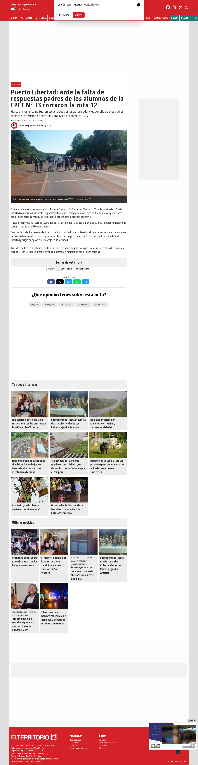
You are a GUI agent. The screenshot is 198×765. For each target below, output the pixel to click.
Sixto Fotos (103, 745)
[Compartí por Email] (68, 281)
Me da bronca (100, 304)
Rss (100, 748)
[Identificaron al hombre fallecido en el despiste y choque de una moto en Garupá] (54, 596)
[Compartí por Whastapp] (77, 281)
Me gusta (34, 304)
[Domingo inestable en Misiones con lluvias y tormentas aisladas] (108, 404)
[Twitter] (180, 7)
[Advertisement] (99, 758)
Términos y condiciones (78, 748)
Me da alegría (83, 304)
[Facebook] (168, 7)
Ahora (14, 17)
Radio (174, 17)
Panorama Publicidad (107, 742)
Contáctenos (74, 742)
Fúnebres (145, 17)
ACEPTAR (78, 15)
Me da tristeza (66, 304)
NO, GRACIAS (64, 15)
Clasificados (161, 17)
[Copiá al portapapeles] (85, 281)
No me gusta (49, 304)
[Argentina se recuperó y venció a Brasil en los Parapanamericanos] (25, 542)
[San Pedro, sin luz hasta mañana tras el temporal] (29, 489)
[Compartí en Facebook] (51, 281)
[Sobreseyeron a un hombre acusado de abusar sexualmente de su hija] (84, 542)
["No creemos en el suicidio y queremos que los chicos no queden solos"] (25, 596)
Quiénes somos (75, 740)
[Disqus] (69, 346)
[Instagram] (174, 7)
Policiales (26, 17)
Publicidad (73, 745)
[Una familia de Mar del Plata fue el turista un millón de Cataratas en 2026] (69, 489)
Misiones (41, 17)
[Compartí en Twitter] (60, 281)
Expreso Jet (103, 740)
